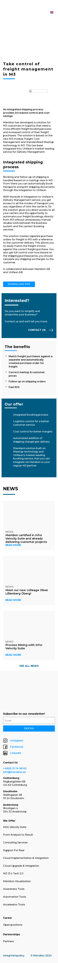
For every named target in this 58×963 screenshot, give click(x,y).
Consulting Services (15, 842)
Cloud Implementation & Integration (26, 858)
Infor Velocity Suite (14, 827)
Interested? (17, 300)
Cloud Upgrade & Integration (21, 865)
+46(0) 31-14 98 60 (15, 768)
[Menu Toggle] (46, 12)
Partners (8, 941)
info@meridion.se (14, 772)
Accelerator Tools (14, 904)
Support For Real (13, 850)
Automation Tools (14, 896)
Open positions (12, 924)
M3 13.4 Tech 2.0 (13, 873)
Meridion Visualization (17, 881)
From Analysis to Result (18, 834)
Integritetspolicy (13, 955)
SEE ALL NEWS (29, 665)
